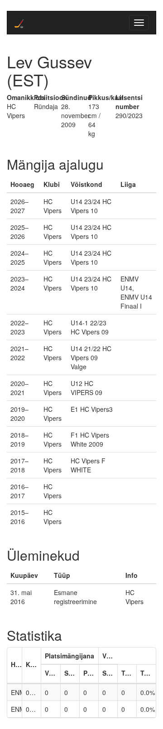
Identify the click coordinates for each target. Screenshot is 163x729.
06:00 (33, 709)
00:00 (33, 692)
